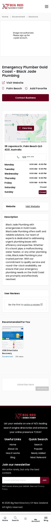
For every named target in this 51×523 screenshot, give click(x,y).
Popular (38, 448)
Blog (12, 457)
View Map (27, 128)
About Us (13, 448)
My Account (36, 520)
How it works (13, 453)
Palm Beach (14, 88)
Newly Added (38, 453)
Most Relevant (38, 457)
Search (38, 444)
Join (44, 480)
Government (18, 16)
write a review (32, 304)
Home (5, 16)
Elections (33, 16)
